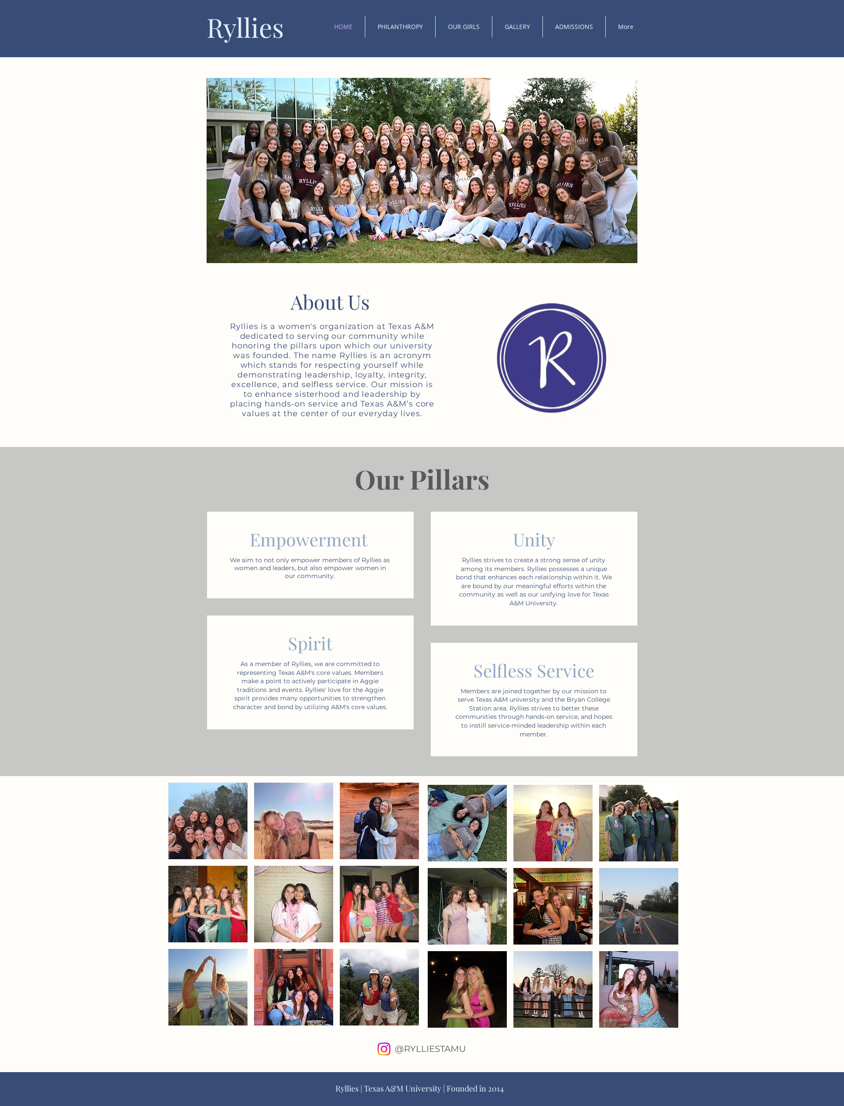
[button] (400, 26)
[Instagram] (384, 1049)
